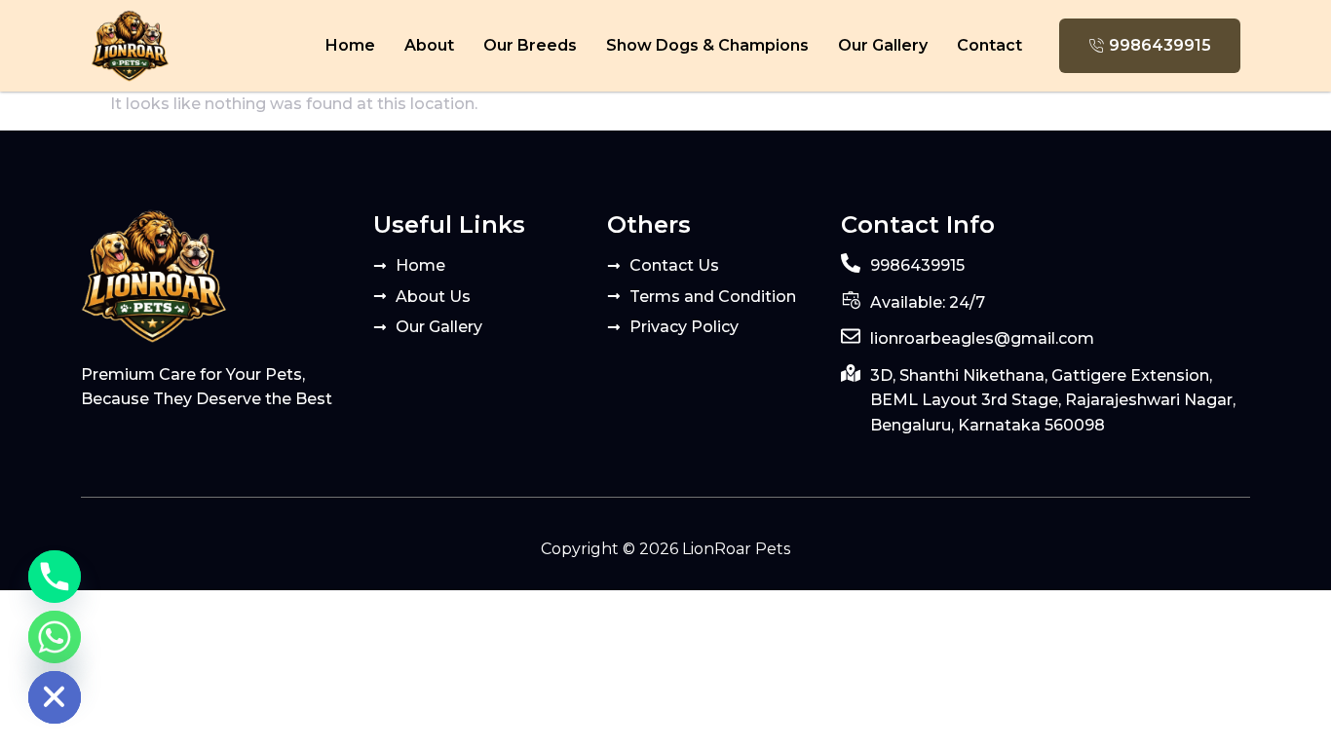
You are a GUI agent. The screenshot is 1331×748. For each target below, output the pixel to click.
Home (350, 45)
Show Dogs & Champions (707, 45)
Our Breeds (530, 45)
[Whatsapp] (54, 637)
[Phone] (54, 576)
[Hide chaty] (54, 697)
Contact (989, 45)
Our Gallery (883, 45)
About (429, 45)
